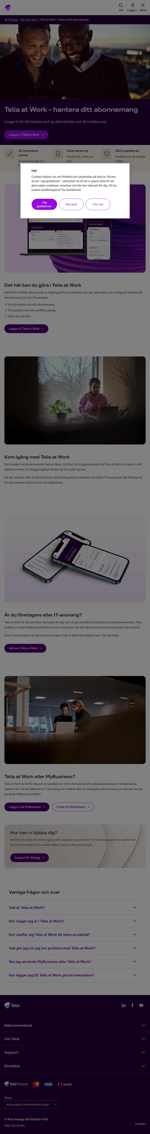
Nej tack (71, 204)
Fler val (98, 204)
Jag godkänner (44, 204)
